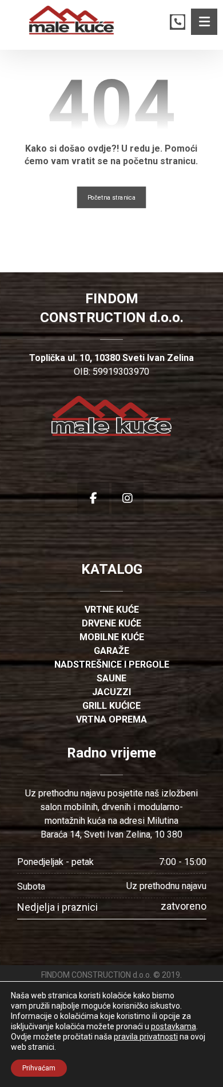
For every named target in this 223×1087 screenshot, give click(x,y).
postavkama (173, 1026)
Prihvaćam (38, 1068)
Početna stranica (111, 197)
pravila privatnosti (146, 1036)
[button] (204, 22)
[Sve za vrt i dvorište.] (71, 20)
